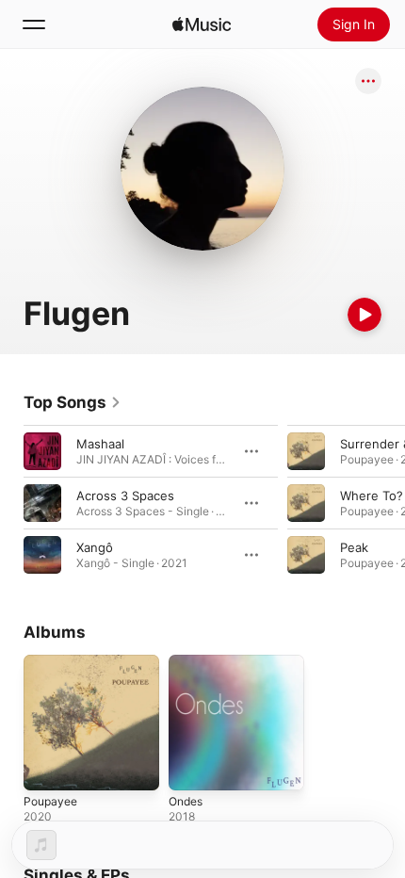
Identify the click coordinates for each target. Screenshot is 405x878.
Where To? (371, 495)
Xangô (94, 547)
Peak (354, 547)
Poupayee (50, 801)
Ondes (185, 801)
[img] (201, 24)
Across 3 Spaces (125, 495)
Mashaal (100, 443)
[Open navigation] (34, 24)
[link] (73, 402)
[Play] (364, 315)
